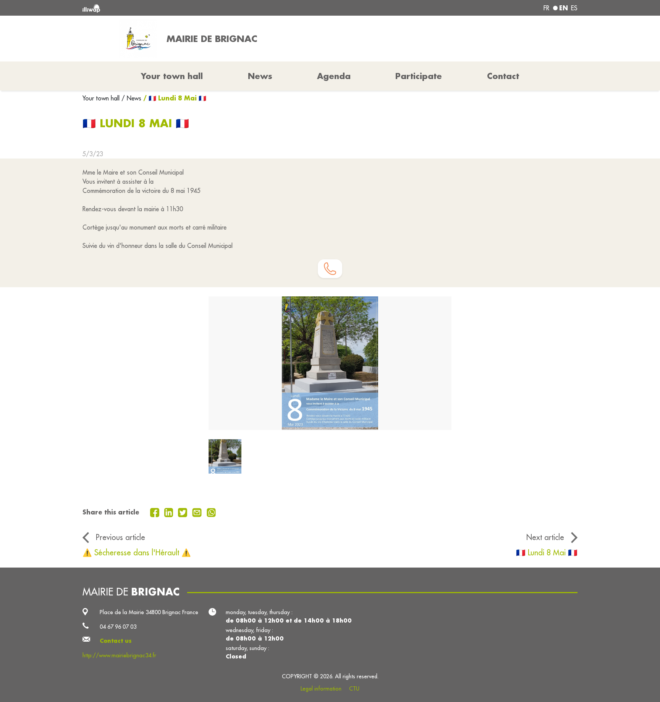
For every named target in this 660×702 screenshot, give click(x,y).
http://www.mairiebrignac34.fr (119, 655)
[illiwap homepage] (183, 8)
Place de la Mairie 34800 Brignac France (149, 612)
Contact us (116, 640)
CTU (354, 688)
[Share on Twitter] (183, 512)
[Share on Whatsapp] (211, 512)
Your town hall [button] (172, 76)
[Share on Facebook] (156, 512)
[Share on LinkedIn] (170, 512)
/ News (131, 98)
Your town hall (101, 98)
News (260, 76)
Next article (545, 537)
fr (546, 8)
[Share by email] (198, 512)
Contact (503, 76)
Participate (418, 76)
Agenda (334, 76)
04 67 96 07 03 (118, 626)
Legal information (321, 688)
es (574, 8)
